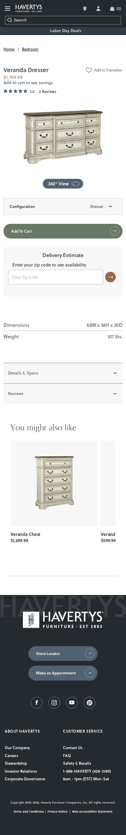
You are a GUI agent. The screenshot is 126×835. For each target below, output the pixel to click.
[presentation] (54, 483)
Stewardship (16, 763)
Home (9, 49)
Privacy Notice (57, 811)
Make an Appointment (56, 673)
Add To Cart (21, 231)
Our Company (17, 747)
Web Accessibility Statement (92, 811)
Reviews (15, 393)
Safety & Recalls (77, 763)
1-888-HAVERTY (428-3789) (87, 771)
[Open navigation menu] (8, 9)
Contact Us (72, 747)
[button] (63, 184)
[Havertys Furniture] (63, 626)
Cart (119, 8)
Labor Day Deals (65, 30)
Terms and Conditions (28, 811)
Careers (11, 755)
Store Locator (48, 653)
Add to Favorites (108, 70)
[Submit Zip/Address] (110, 277)
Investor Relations (21, 771)
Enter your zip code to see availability (49, 265)
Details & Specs (23, 373)
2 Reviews (47, 92)
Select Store (84, 8)
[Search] (9, 20)
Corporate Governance (25, 778)
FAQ (67, 755)
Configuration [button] (56, 206)
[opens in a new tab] (36, 707)
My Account (98, 8)
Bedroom (30, 49)
